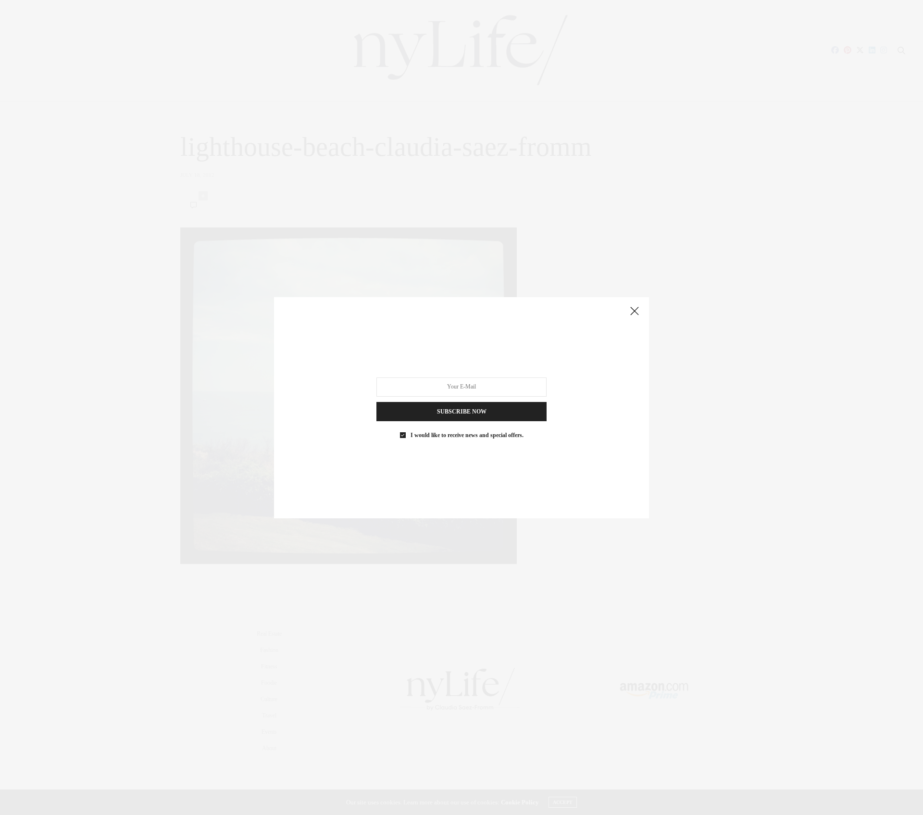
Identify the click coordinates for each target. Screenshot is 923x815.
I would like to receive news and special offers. (467, 435)
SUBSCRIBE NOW (461, 411)
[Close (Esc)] (634, 311)
